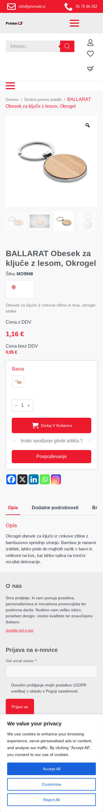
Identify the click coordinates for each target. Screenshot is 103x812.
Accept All (51, 769)
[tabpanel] (51, 543)
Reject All (51, 799)
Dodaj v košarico (56, 425)
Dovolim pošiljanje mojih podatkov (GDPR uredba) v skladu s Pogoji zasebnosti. (48, 688)
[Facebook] (11, 479)
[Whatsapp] (45, 479)
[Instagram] (56, 479)
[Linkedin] (34, 479)
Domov (12, 99)
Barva (18, 369)
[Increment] (28, 405)
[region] (51, 763)
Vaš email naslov (21, 661)
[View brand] (13, 287)
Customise (51, 784)
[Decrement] (16, 405)
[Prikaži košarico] (90, 68)
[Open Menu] (74, 23)
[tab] (13, 508)
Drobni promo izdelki (43, 99)
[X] (22, 479)
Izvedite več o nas (19, 630)
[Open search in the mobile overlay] (40, 46)
